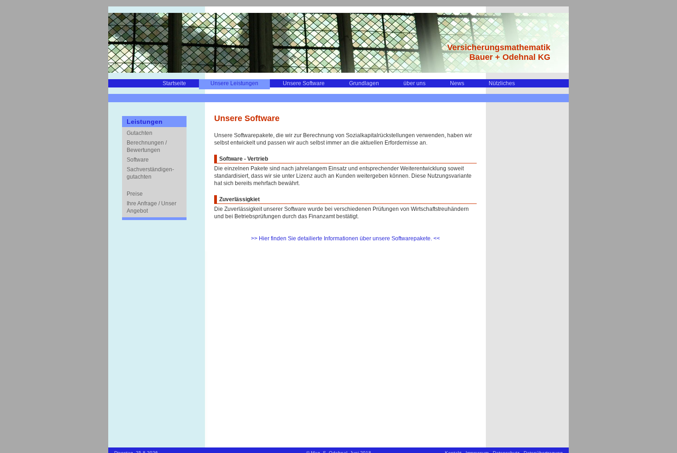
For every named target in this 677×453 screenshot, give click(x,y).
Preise (135, 194)
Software (138, 160)
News (457, 83)
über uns (414, 83)
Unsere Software (304, 83)
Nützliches (502, 83)
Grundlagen (364, 83)
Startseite (174, 83)
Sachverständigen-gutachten (150, 173)
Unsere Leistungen (234, 83)
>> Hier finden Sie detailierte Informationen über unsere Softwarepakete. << (345, 238)
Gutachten (139, 133)
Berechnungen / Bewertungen (147, 146)
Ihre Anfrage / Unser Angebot (151, 207)
